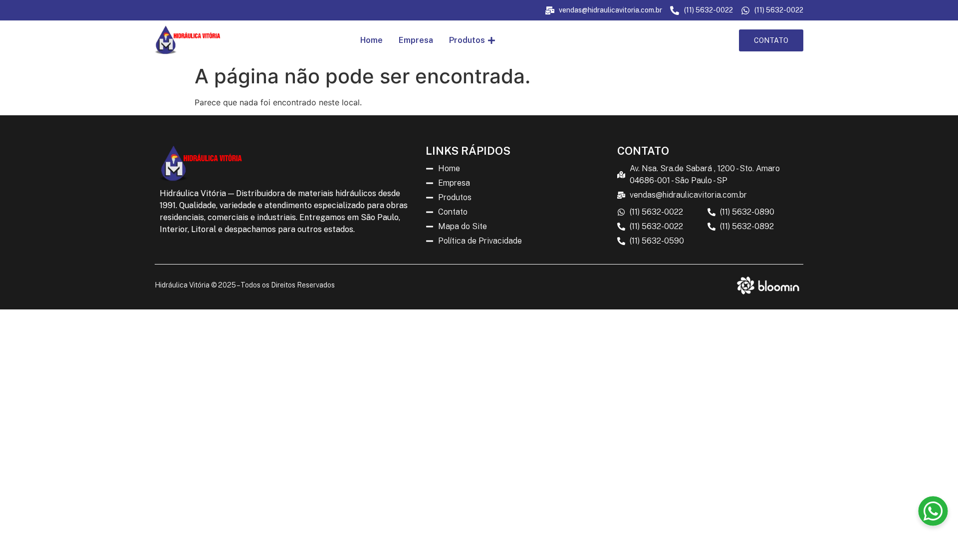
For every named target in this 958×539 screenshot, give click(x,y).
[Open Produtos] (491, 40)
